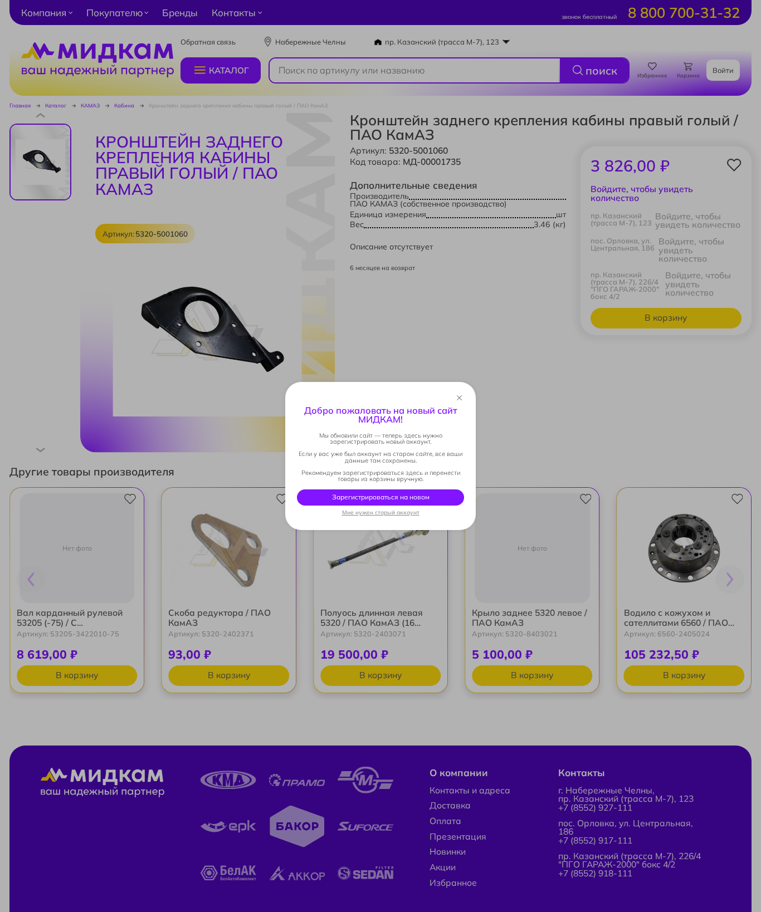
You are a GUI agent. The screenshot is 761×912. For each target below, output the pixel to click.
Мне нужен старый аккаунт (380, 513)
